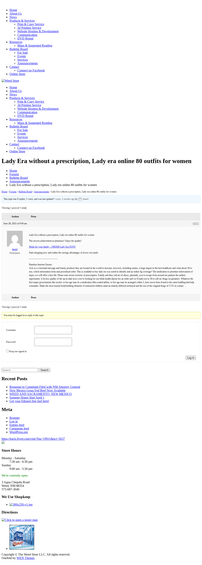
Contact (14, 67)
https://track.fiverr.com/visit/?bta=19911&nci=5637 (33, 438)
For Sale (22, 52)
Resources (15, 42)
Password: (11, 342)
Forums (13, 191)
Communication (27, 35)
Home (13, 10)
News (13, 17)
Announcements (27, 63)
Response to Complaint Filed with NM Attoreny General (44, 387)
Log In (190, 357)
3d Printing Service (29, 27)
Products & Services (22, 20)
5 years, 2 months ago (64, 199)
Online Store (17, 74)
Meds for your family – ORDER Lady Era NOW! (52, 246)
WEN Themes (26, 558)
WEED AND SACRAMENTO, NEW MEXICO (40, 394)
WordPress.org (18, 432)
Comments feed (19, 428)
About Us (15, 13)
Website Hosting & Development (38, 31)
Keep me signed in (18, 351)
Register (14, 418)
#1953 (196, 223)
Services (22, 59)
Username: (11, 330)
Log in (13, 421)
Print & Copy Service (30, 24)
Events (21, 56)
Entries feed (16, 425)
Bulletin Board (18, 49)
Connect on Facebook (31, 70)
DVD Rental (25, 38)
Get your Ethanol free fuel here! (29, 401)
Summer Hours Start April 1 (26, 397)
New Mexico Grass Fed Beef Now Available (37, 390)
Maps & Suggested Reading (34, 45)
